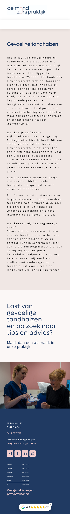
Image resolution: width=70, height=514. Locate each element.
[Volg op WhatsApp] (32, 453)
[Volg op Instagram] (10, 453)
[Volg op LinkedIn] (25, 453)
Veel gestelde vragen (20, 490)
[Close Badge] (50, 504)
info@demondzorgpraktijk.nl (21, 443)
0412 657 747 (14, 433)
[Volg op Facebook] (17, 453)
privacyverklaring (18, 494)
